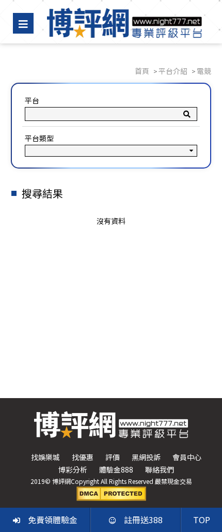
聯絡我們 (159, 469)
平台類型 (39, 138)
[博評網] (124, 22)
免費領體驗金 (52, 519)
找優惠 (82, 457)
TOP (201, 519)
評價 (112, 457)
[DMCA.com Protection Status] (111, 493)
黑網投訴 (146, 457)
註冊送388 (143, 519)
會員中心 (186, 457)
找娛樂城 (45, 457)
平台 (32, 100)
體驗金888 (116, 469)
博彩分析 (72, 469)
